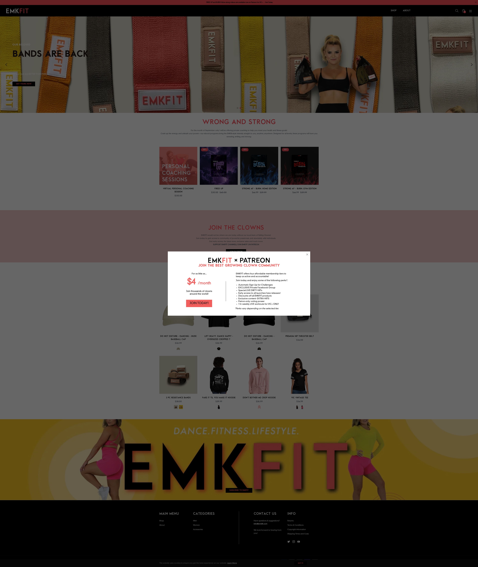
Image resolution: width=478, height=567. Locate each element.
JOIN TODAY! (199, 303)
